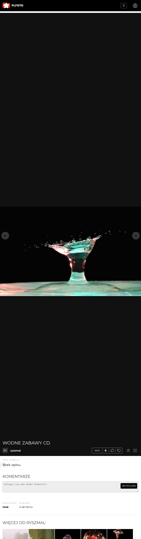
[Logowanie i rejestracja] (135, 5)
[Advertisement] (70, 37)
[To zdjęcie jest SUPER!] (105, 450)
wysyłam (129, 485)
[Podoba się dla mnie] (112, 450)
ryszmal (15, 450)
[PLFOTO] (13, 5)
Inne (5, 507)
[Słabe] (119, 450)
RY (5, 450)
